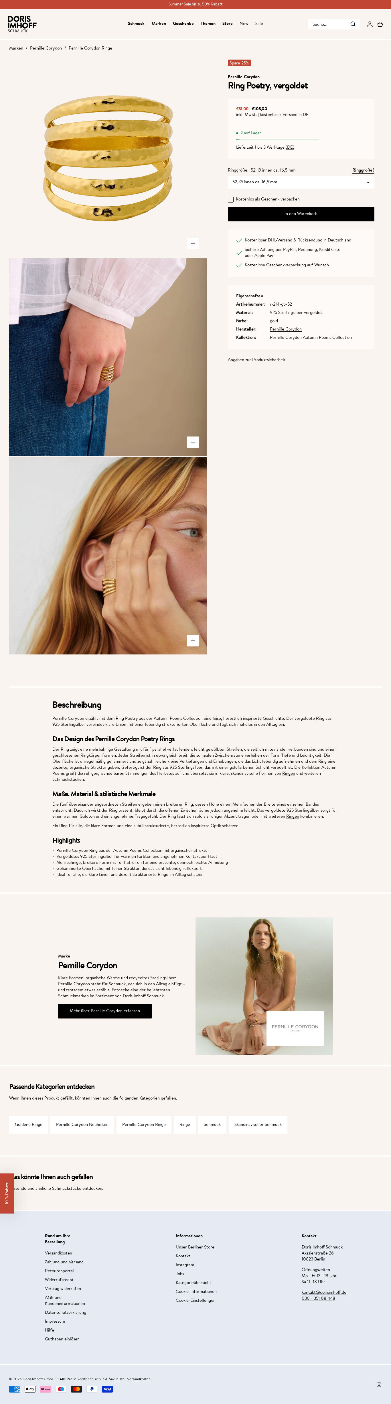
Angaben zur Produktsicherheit (256, 360)
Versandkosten (58, 1253)
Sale (259, 24)
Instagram (185, 1265)
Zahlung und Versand (64, 1262)
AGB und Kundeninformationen (65, 1301)
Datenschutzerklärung (65, 1313)
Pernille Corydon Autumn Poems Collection (311, 338)
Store (227, 24)
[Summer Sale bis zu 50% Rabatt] (195, 4)
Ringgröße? (363, 170)
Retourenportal (59, 1271)
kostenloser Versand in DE (284, 115)
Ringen (288, 774)
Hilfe (49, 1330)
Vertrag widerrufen (63, 1289)
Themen (208, 24)
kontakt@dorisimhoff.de (324, 1293)
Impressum (55, 1322)
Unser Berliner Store (195, 1247)
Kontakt (183, 1256)
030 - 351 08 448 (318, 1299)
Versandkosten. (139, 1379)
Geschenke (183, 24)
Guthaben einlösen (62, 1339)
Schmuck (136, 24)
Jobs (180, 1274)
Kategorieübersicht (193, 1283)
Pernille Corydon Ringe (90, 48)
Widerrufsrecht (59, 1280)
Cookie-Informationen (196, 1292)
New (244, 24)
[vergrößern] (193, 243)
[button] (7, 1193)
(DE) (290, 147)
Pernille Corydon (46, 48)
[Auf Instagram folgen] (379, 1385)
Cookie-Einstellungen (196, 1301)
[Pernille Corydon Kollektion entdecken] (295, 1028)
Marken (159, 24)
